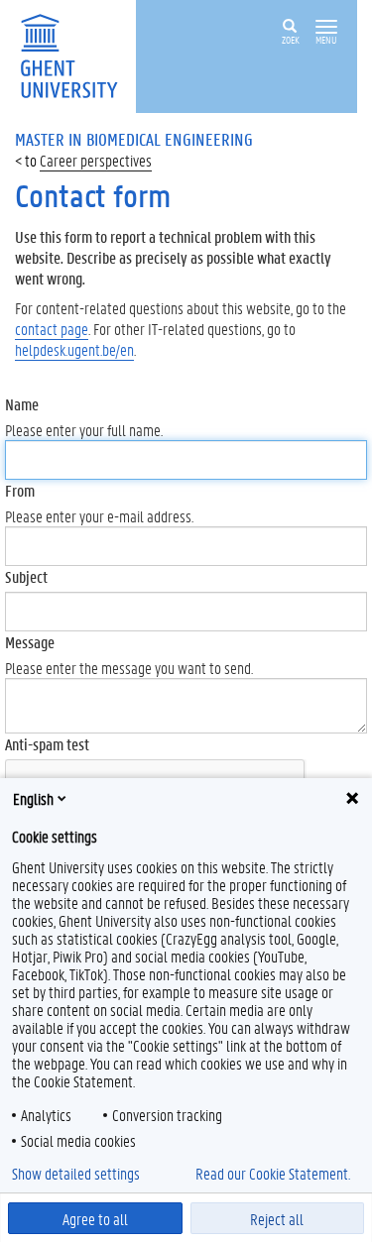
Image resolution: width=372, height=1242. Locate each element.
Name (22, 404)
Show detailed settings (76, 1174)
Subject (26, 576)
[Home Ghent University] (75, 54)
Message (30, 641)
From (20, 490)
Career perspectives (96, 160)
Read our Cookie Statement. (272, 1174)
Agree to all (95, 1218)
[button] (326, 27)
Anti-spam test (47, 744)
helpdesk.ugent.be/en (74, 349)
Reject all (277, 1218)
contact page (51, 328)
